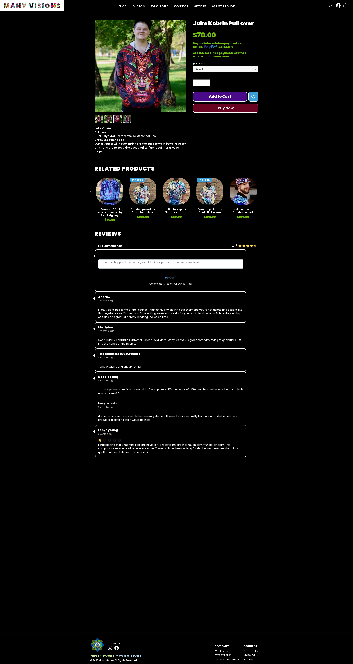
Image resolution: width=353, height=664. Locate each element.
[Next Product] (262, 191)
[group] (176, 200)
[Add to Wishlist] (253, 97)
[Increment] (207, 83)
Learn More (225, 47)
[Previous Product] (91, 191)
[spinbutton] (201, 83)
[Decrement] (196, 83)
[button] (122, 6)
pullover (199, 63)
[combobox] (225, 69)
